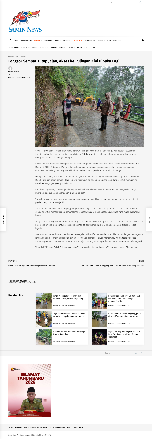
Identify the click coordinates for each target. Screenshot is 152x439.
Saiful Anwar (13, 72)
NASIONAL (48, 40)
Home (11, 427)
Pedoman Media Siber (37, 427)
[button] (143, 40)
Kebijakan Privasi (75, 427)
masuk (19, 282)
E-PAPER (43, 47)
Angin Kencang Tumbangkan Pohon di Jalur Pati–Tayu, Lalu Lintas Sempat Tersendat (124, 334)
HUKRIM (58, 40)
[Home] (10, 40)
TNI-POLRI (117, 40)
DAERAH (37, 40)
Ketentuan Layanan (57, 427)
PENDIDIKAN (14, 47)
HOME (16, 40)
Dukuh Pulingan (60, 247)
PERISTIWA (77, 40)
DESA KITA (25, 47)
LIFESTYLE (81, 47)
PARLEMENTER (89, 40)
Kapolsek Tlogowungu (108, 247)
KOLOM (70, 47)
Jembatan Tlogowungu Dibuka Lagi (83, 247)
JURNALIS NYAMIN (58, 47)
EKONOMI (67, 40)
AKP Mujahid (47, 247)
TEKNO (92, 47)
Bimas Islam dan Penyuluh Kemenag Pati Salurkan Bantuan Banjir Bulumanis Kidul (124, 298)
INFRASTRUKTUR (104, 40)
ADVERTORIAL (26, 40)
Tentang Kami (21, 427)
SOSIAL (35, 47)
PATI (16, 56)
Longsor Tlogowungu (128, 247)
